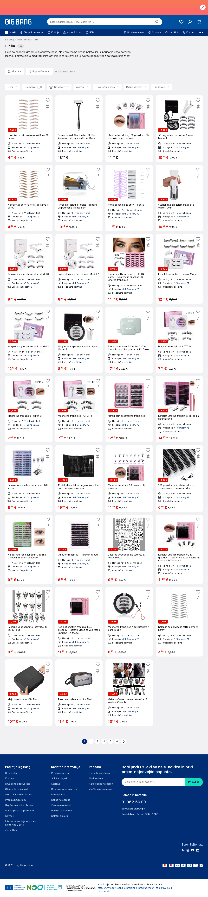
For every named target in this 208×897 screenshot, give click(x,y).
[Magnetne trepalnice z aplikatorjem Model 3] (79, 340)
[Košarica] (199, 21)
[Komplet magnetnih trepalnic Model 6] (28, 268)
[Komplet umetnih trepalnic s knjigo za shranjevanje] (179, 409)
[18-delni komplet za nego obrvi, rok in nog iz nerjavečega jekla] (79, 478)
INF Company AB (31, 147)
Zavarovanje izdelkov (63, 805)
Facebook (183, 850)
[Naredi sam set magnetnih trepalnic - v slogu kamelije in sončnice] (28, 549)
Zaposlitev (11, 830)
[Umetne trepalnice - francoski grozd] (79, 549)
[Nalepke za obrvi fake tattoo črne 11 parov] (179, 621)
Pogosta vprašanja (99, 773)
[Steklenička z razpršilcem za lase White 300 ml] (179, 198)
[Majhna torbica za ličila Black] (28, 693)
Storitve (55, 783)
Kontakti (9, 778)
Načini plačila (58, 794)
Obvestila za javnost (16, 789)
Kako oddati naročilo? (101, 783)
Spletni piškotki (59, 816)
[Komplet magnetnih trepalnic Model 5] (179, 268)
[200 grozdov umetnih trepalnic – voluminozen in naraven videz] (179, 478)
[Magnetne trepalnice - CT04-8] (79, 409)
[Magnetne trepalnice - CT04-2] (28, 409)
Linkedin (197, 850)
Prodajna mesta (60, 773)
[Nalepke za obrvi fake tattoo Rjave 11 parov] (28, 198)
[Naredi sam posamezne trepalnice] (129, 409)
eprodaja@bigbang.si (133, 808)
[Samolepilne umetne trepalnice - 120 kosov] (28, 478)
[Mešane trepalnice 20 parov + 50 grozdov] (129, 478)
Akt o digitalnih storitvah (18, 794)
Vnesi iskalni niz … (72, 21)
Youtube (192, 850)
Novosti (9, 816)
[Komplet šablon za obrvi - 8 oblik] (129, 198)
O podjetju (11, 773)
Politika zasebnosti (61, 810)
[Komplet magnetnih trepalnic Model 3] (28, 340)
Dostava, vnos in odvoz (64, 789)
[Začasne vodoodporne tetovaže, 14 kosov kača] (28, 621)
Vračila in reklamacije (100, 789)
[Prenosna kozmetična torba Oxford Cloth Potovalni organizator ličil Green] (129, 340)
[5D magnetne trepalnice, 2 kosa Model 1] (179, 128)
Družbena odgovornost (18, 783)
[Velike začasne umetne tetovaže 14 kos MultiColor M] (129, 693)
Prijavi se (194, 781)
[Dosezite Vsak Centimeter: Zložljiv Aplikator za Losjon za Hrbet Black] (79, 128)
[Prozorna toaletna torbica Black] (79, 693)
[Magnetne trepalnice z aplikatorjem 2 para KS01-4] (129, 621)
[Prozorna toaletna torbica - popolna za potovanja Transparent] (79, 198)
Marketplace (96, 778)
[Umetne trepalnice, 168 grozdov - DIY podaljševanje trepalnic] (129, 128)
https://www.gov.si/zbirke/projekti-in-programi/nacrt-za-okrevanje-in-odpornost (136, 890)
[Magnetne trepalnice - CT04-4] (179, 340)
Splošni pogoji (59, 778)
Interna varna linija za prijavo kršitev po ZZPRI (21, 823)
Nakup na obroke (60, 799)
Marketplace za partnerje (19, 810)
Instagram (187, 850)
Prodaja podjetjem (15, 799)
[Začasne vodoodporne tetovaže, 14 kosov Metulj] (129, 549)
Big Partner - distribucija (19, 805)
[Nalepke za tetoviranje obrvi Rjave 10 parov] (28, 128)
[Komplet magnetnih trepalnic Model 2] (79, 268)
